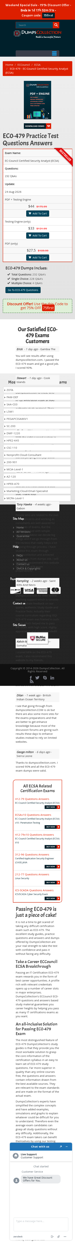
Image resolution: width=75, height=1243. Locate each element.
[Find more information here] (41, 1191)
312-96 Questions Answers (32, 854)
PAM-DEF (12, 397)
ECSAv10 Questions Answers (33, 815)
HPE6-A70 (12, 484)
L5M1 (10, 411)
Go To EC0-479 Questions (23, 290)
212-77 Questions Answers (32, 874)
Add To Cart (39, 213)
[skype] (45, 678)
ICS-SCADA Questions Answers (34, 890)
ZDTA (9, 390)
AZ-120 (11, 476)
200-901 (11, 462)
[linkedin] (52, 678)
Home (9, 64)
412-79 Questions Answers (32, 799)
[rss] (31, 681)
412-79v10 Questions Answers (34, 834)
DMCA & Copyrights (28, 568)
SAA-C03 (11, 404)
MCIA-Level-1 (14, 469)
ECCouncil (23, 64)
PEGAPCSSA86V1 (17, 419)
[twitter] (37, 678)
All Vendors (23, 531)
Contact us (23, 564)
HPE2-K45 (12, 440)
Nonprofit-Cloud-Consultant (23, 455)
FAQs (20, 555)
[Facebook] (31, 678)
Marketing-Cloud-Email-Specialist (27, 491)
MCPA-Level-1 (15, 498)
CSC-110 (11, 447)
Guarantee (23, 536)
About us (22, 559)
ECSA (37, 64)
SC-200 (10, 426)
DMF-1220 (13, 433)
